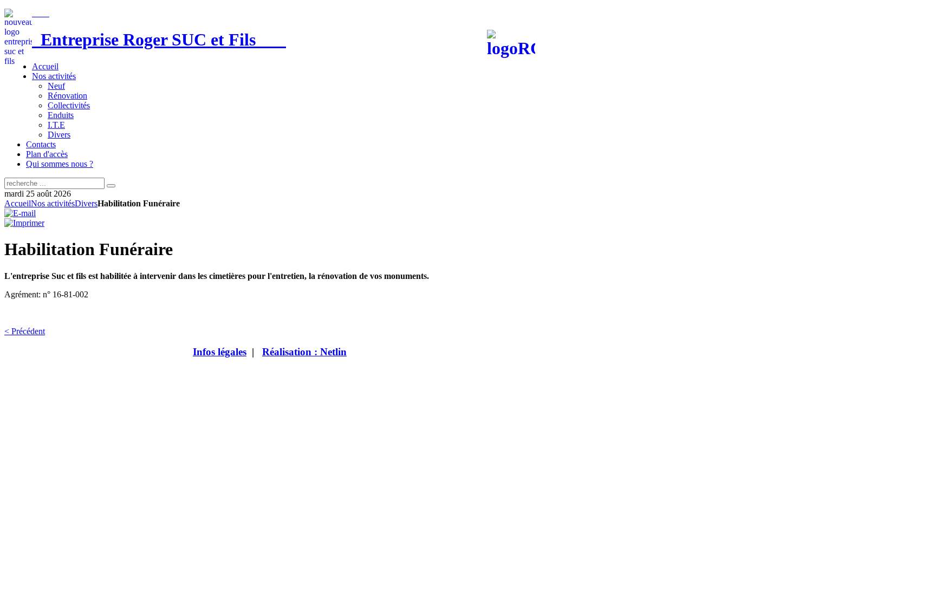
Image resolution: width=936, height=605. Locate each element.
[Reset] (111, 185)
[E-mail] (20, 213)
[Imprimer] (24, 222)
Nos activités (53, 203)
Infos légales (219, 351)
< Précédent (24, 331)
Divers (86, 203)
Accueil (17, 203)
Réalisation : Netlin (304, 351)
